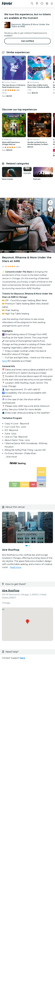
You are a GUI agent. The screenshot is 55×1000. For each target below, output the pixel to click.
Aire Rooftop (10, 590)
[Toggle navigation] (52, 3)
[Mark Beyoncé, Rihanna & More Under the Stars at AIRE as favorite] (50, 209)
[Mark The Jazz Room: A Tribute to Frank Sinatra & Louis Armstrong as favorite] (22, 58)
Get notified (27, 41)
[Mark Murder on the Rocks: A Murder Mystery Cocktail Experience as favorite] (48, 115)
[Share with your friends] (50, 202)
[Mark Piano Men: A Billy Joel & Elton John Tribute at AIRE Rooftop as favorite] (48, 58)
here (4, 361)
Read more (15, 567)
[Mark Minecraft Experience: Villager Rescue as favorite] (22, 115)
